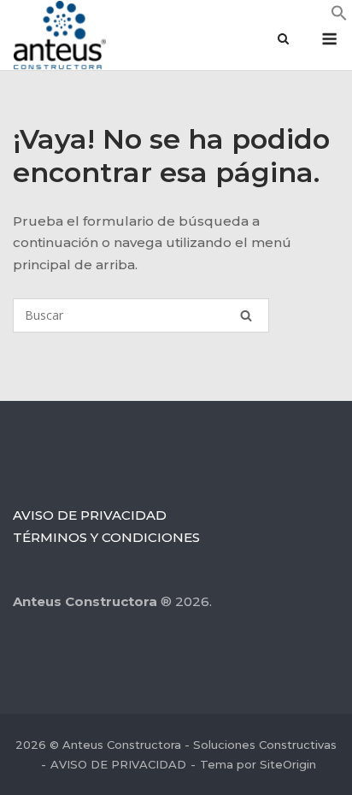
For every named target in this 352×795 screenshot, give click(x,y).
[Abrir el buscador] (283, 40)
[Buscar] (246, 315)
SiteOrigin (288, 764)
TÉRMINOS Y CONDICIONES (106, 537)
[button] (339, 17)
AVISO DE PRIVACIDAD (90, 515)
